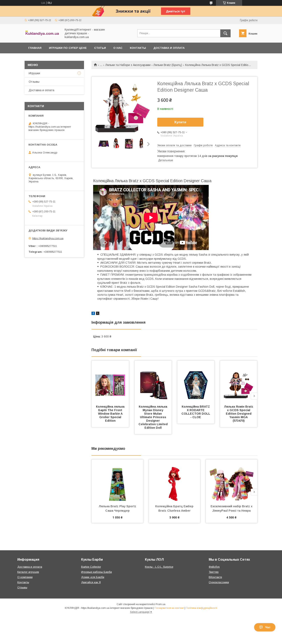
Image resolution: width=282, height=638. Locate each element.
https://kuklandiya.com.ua (47, 238)
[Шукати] (225, 33)
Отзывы (34, 81)
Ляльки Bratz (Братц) (167, 65)
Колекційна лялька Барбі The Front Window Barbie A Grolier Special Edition (110, 413)
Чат (267, 627)
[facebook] (93, 314)
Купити (180, 122)
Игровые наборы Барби (96, 571)
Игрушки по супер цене (68, 47)
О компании (25, 577)
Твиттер (214, 571)
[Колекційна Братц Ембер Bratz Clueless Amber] (174, 480)
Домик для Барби (92, 577)
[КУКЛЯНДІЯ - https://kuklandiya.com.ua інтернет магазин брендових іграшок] (42, 35)
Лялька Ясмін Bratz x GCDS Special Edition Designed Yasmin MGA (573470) (239, 413)
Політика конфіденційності (201, 608)
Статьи (100, 47)
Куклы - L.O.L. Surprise (159, 566)
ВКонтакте (215, 577)
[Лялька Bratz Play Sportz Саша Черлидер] (117, 480)
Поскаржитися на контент (169, 608)
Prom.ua (160, 604)
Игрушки (34, 73)
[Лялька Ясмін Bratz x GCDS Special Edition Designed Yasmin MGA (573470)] (238, 381)
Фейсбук (214, 566)
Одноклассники (219, 582)
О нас (117, 47)
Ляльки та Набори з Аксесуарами (127, 65)
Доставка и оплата (169, 47)
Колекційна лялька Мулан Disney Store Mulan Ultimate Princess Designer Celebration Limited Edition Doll (153, 417)
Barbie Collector (91, 566)
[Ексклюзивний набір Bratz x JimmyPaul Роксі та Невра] (231, 480)
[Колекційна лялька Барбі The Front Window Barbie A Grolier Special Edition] (110, 381)
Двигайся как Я (91, 582)
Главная (34, 47)
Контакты (138, 47)
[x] (97, 314)
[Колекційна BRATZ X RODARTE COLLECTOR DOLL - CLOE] (195, 381)
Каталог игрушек (28, 571)
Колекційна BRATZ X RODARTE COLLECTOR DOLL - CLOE (196, 412)
